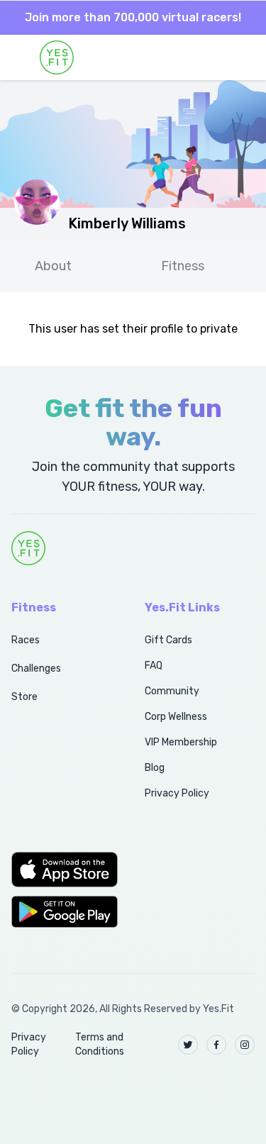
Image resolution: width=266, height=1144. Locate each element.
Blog (155, 768)
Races (25, 640)
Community (172, 691)
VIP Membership (181, 742)
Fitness (182, 266)
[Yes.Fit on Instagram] (245, 1045)
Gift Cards (168, 640)
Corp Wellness (176, 717)
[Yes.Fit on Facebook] (216, 1045)
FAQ (153, 666)
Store (24, 697)
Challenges (36, 668)
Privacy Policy (177, 793)
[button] (62, 869)
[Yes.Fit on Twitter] (188, 1045)
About (53, 266)
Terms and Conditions (99, 1044)
